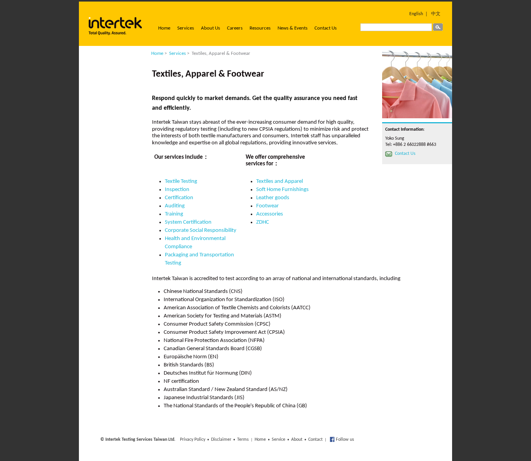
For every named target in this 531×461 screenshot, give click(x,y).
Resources (260, 28)
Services (185, 28)
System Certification (188, 222)
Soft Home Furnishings (282, 190)
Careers (235, 28)
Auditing (175, 206)
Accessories (269, 214)
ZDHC (262, 222)
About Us (210, 28)
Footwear (267, 206)
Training (174, 214)
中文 (435, 14)
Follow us (344, 439)
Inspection (177, 190)
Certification (179, 198)
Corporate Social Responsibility (200, 230)
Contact (315, 439)
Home (164, 28)
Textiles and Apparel (279, 181)
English (416, 14)
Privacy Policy (192, 439)
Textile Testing (181, 181)
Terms (243, 439)
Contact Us (325, 28)
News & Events (292, 28)
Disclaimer (221, 439)
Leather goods (272, 198)
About (296, 439)
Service (278, 439)
